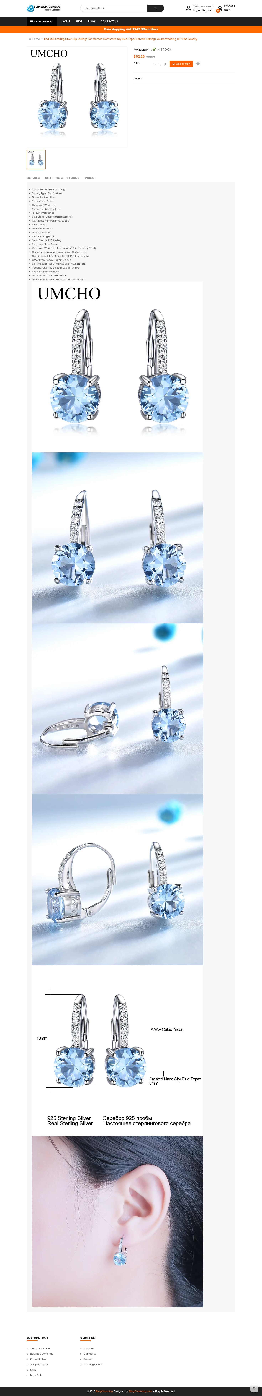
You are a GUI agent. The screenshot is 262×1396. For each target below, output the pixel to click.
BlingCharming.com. (141, 1391)
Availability (141, 49)
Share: (138, 78)
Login (196, 10)
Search (88, 1359)
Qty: (136, 63)
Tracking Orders (93, 1364)
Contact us (90, 1353)
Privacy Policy (38, 1359)
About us (89, 1348)
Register (207, 10)
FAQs (33, 1369)
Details (33, 178)
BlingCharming (104, 1391)
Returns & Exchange (41, 1353)
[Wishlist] (198, 64)
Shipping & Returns (62, 178)
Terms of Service (40, 1348)
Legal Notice (37, 1375)
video (90, 178)
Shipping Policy (39, 1364)
